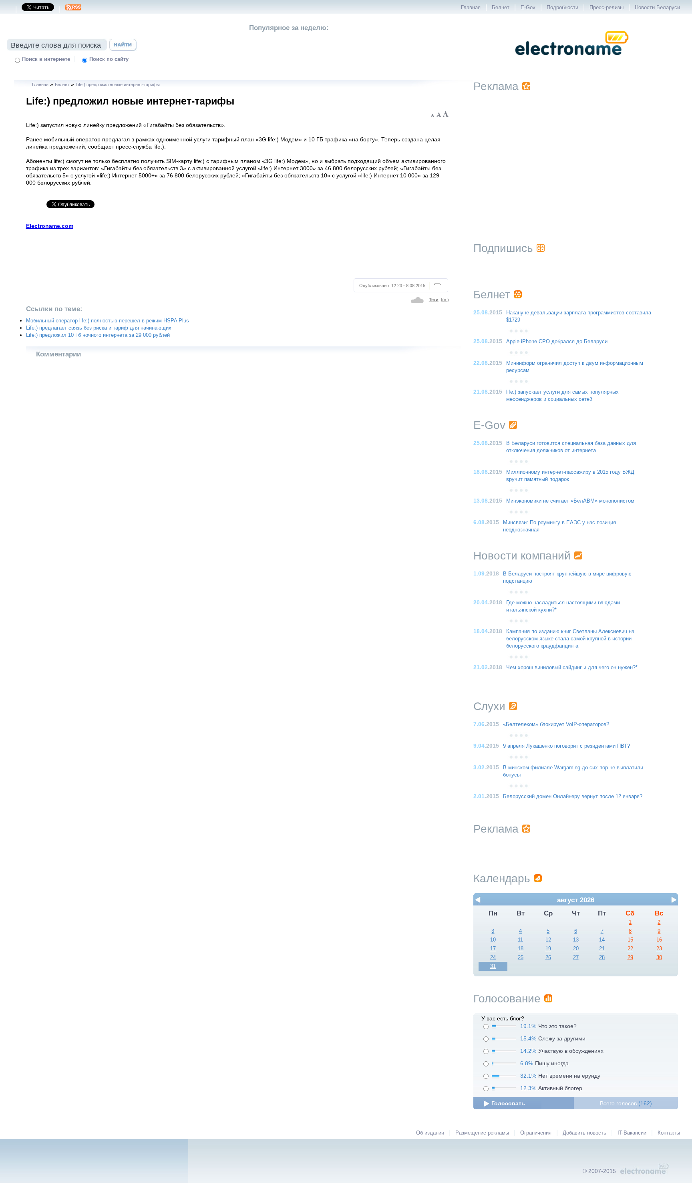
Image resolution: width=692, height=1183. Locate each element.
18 (520, 949)
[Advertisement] (237, 253)
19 (548, 949)
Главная (471, 7)
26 (548, 957)
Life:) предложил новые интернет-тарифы (118, 84)
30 (659, 957)
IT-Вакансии (632, 1133)
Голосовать (508, 1103)
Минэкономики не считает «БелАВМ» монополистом (570, 501)
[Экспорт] (73, 9)
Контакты (669, 1133)
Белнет (500, 7)
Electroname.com (49, 226)
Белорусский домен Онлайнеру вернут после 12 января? (572, 796)
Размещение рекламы (482, 1133)
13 (576, 940)
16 (659, 940)
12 (548, 940)
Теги (434, 299)
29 (630, 957)
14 (602, 940)
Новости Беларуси (657, 7)
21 (602, 949)
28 (602, 957)
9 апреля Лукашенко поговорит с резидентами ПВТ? (566, 746)
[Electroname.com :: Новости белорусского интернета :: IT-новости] (572, 60)
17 (493, 949)
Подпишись (503, 248)
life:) (445, 299)
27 (576, 957)
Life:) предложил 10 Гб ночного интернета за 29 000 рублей (98, 335)
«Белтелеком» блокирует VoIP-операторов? (556, 724)
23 (659, 949)
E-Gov (528, 7)
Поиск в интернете (46, 59)
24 (493, 957)
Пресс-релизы (606, 7)
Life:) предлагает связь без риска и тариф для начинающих (98, 328)
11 (520, 940)
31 (493, 966)
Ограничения (535, 1133)
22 (630, 949)
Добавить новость (584, 1133)
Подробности (562, 7)
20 (576, 949)
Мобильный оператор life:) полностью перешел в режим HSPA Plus (107, 321)
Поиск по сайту (109, 59)
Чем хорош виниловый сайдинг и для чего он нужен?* (572, 667)
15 (630, 940)
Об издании (430, 1133)
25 (520, 957)
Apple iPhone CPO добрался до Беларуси (557, 341)
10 (493, 940)
